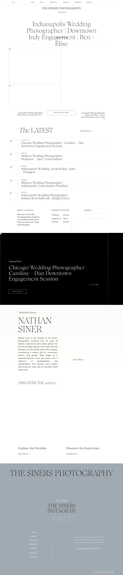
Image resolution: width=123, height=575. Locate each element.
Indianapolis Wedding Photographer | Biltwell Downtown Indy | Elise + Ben (30, 114)
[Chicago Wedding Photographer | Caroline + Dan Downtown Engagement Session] (14, 144)
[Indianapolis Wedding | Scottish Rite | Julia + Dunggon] (14, 170)
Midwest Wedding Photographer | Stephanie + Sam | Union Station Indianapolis (42, 159)
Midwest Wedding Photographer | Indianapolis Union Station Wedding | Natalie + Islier (45, 186)
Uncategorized (25, 140)
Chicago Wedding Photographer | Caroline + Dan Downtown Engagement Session (48, 273)
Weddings (24, 153)
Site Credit (111, 572)
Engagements (61, 38)
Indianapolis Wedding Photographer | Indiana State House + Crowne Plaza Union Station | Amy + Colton (93, 115)
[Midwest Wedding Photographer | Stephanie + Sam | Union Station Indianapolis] (14, 157)
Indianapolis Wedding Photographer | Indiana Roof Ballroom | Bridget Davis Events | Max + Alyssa (45, 198)
